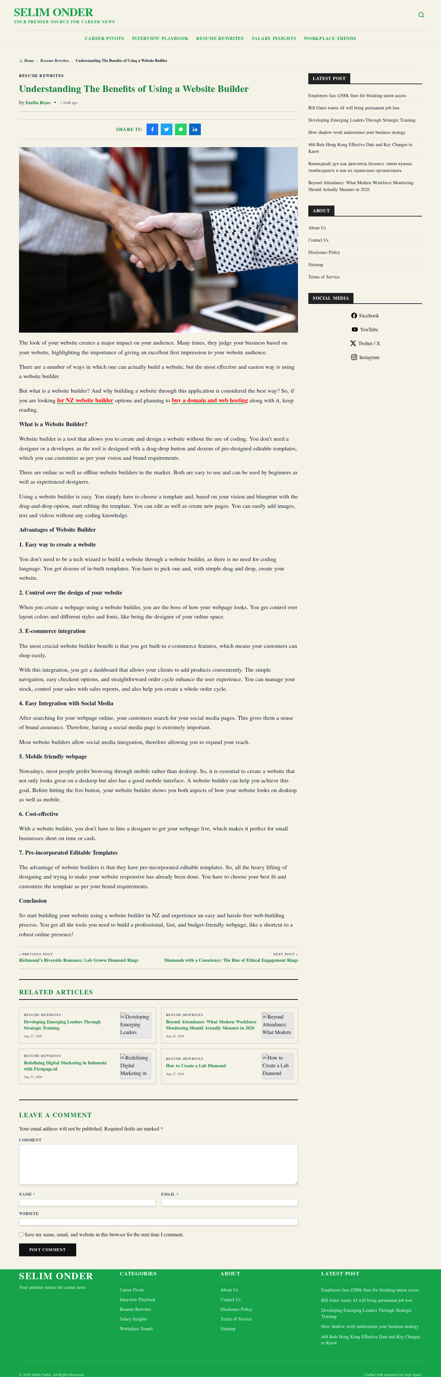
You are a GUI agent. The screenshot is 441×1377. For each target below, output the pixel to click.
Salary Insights (274, 38)
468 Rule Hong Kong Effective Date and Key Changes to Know (370, 1339)
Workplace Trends (330, 38)
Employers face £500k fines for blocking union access (357, 95)
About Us (317, 228)
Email (170, 1194)
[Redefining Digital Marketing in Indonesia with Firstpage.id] (135, 1066)
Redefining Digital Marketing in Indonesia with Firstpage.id (65, 1065)
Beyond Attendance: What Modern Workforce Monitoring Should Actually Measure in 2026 (211, 1024)
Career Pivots (104, 38)
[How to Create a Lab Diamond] (277, 1066)
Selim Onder (53, 11)
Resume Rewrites (220, 38)
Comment (30, 1140)
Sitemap (315, 264)
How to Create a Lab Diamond (196, 1065)
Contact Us (318, 240)
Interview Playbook (160, 38)
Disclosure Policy (324, 252)
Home (29, 60)
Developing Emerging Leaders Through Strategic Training (62, 1024)
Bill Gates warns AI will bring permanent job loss (353, 108)
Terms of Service (324, 277)
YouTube (369, 329)
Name (27, 1194)
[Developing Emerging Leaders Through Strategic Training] (135, 1025)
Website (28, 1213)
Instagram (369, 357)
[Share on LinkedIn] (195, 129)
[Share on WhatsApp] (181, 129)
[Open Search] (421, 15)
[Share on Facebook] (152, 129)
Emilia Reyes (38, 102)
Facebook (369, 315)
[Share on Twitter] (166, 129)
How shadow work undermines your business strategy (357, 132)
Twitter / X (369, 343)
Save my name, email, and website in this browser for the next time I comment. (104, 1234)
